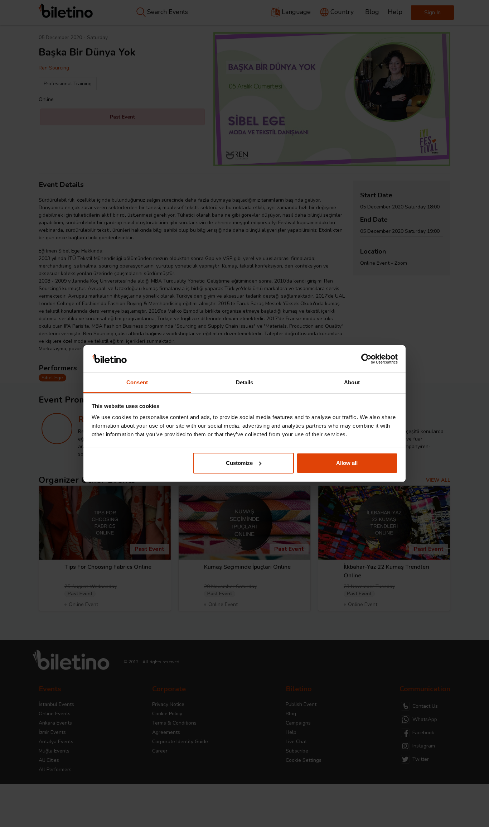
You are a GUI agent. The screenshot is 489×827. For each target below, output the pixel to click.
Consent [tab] (137, 382)
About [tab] (352, 382)
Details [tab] (244, 382)
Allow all (347, 463)
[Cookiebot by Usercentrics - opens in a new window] (366, 359)
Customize (239, 463)
